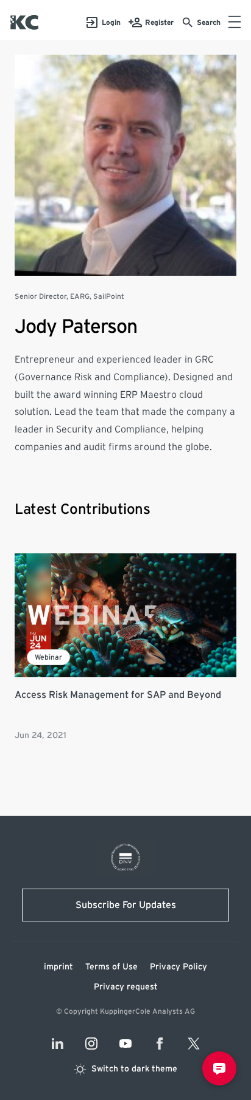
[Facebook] (159, 1043)
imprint (58, 967)
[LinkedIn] (57, 1043)
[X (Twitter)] (193, 1043)
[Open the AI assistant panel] (219, 1068)
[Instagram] (91, 1043)
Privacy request (126, 987)
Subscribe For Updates (126, 905)
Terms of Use (111, 967)
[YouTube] (125, 1043)
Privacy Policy (178, 967)
